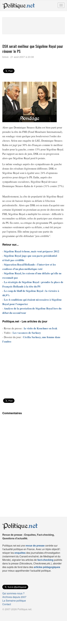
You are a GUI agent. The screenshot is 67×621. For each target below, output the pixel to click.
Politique (18, 5)
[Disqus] (33, 461)
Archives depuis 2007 (14, 597)
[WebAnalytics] (8, 614)
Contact (6, 604)
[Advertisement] (33, 25)
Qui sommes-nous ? (13, 593)
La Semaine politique (14, 600)
